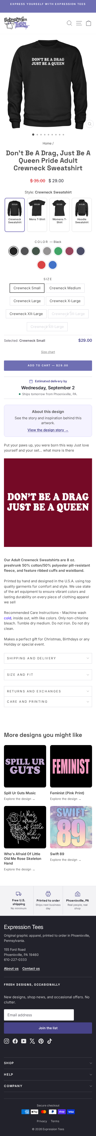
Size (48, 279)
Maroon (69, 251)
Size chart (48, 352)
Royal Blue (52, 265)
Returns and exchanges (34, 691)
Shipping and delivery (31, 658)
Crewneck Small (27, 288)
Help (8, 1074)
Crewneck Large (27, 301)
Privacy (42, 1121)
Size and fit (20, 674)
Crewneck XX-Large (26, 314)
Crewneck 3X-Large (68, 314)
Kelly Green (58, 251)
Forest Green (36, 251)
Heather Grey (47, 251)
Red (41, 265)
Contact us (31, 968)
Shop (9, 1063)
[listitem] (37, 215)
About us (11, 968)
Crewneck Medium (65, 288)
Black (13, 251)
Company (13, 1086)
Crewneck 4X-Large (47, 326)
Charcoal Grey (24, 251)
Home (47, 143)
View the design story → (48, 430)
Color (48, 242)
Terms (55, 1121)
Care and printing (27, 701)
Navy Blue (80, 251)
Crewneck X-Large (65, 301)
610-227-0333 (15, 960)
